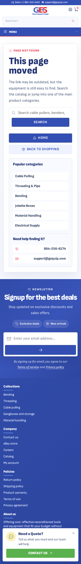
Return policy (12, 480)
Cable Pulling (24, 176)
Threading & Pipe (27, 186)
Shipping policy (13, 486)
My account (11, 463)
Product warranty (15, 492)
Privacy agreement (15, 505)
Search (40, 122)
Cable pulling (11, 407)
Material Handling (28, 215)
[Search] (73, 21)
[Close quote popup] (73, 533)
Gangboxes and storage (19, 414)
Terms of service (28, 367)
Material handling (14, 420)
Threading (10, 401)
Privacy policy (55, 367)
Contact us (10, 437)
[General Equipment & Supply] (40, 11)
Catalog (8, 456)
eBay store (10, 443)
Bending (21, 196)
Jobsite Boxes (25, 206)
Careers (8, 450)
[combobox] (37, 21)
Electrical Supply (27, 225)
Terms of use (12, 499)
